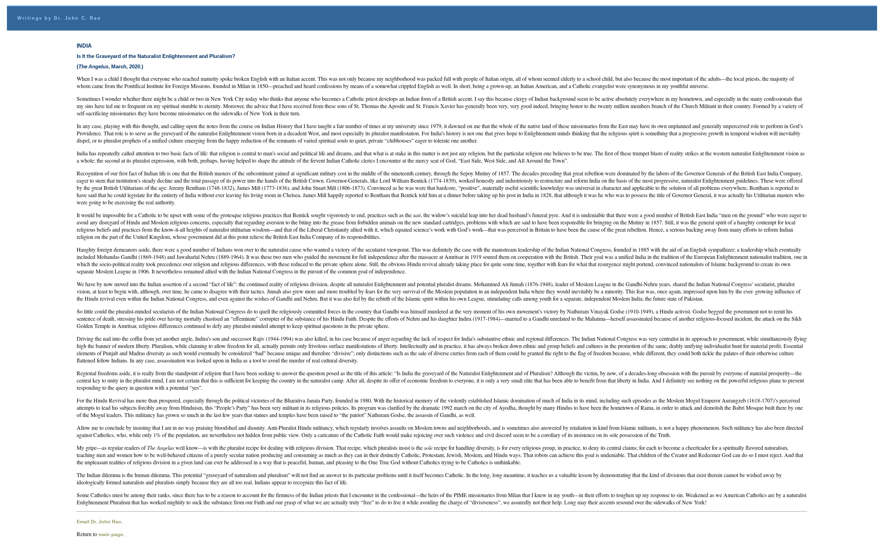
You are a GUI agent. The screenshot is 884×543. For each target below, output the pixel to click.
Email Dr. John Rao (99, 521)
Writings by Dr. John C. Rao (59, 18)
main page (110, 534)
